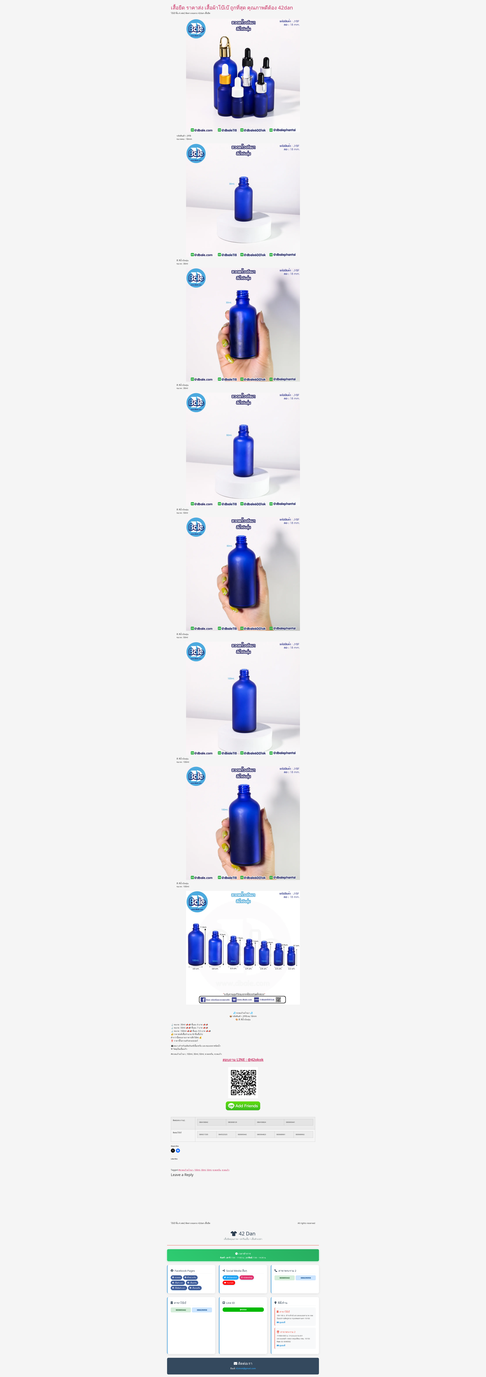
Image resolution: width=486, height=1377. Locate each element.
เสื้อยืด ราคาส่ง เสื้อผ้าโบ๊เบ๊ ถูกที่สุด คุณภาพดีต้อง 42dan (232, 7)
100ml (197, 1170)
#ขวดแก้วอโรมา (185, 1170)
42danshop (247, 1277)
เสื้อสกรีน (193, 1283)
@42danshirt (232, 1277)
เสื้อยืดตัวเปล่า (180, 1288)
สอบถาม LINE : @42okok (243, 1059)
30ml (203, 1170)
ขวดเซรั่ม (216, 1170)
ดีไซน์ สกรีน (191, 1277)
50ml (209, 1170)
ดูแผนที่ (282, 1322)
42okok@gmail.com (246, 1368)
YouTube (230, 1283)
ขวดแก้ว (225, 1170)
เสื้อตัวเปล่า (179, 1283)
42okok (178, 1277)
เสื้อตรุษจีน (196, 1288)
